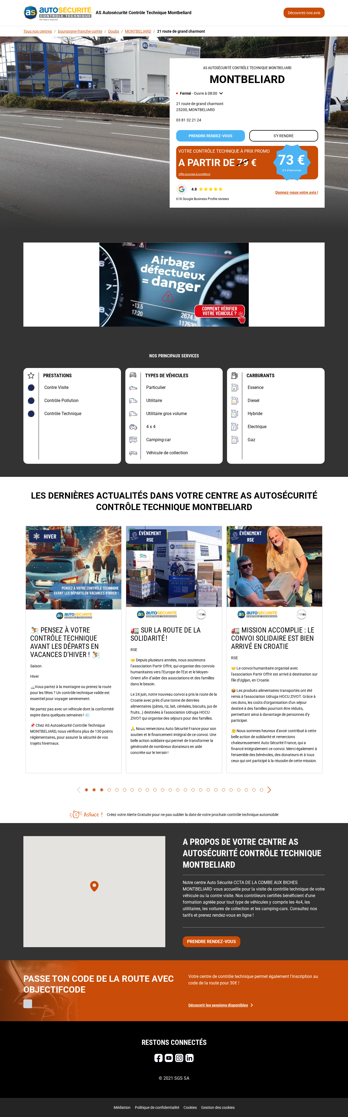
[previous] (78, 790)
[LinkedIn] (189, 1058)
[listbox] (174, 649)
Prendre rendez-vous (210, 136)
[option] (73, 649)
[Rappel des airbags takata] (174, 285)
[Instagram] (179, 1058)
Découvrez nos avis (304, 13)
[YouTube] (169, 1058)
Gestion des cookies (218, 1107)
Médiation (122, 1107)
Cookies (190, 1107)
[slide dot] (86, 789)
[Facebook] (158, 1058)
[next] (269, 790)
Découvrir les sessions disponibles (218, 1005)
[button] (199, 93)
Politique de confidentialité (157, 1107)
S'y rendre (284, 136)
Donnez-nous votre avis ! (296, 192)
